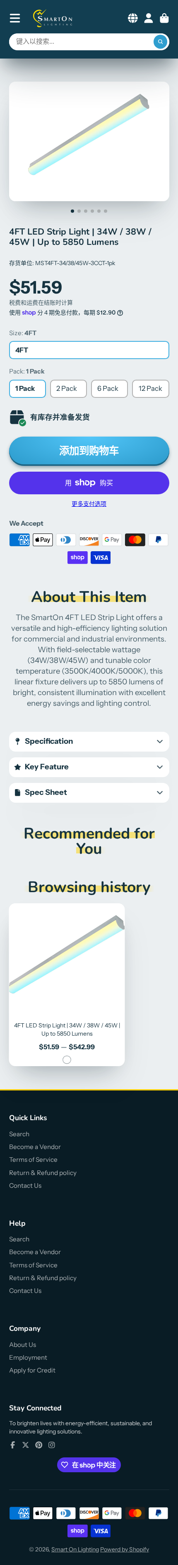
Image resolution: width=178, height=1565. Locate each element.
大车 (164, 18)
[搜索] (161, 42)
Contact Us (25, 1185)
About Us (22, 1345)
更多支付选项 (89, 504)
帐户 (149, 18)
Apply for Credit (32, 1370)
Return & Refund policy (43, 1173)
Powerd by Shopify (124, 1549)
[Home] (53, 18)
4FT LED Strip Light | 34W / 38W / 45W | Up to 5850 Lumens (67, 984)
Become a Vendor (35, 1147)
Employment (28, 1357)
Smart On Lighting (75, 1549)
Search (19, 1134)
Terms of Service (33, 1159)
